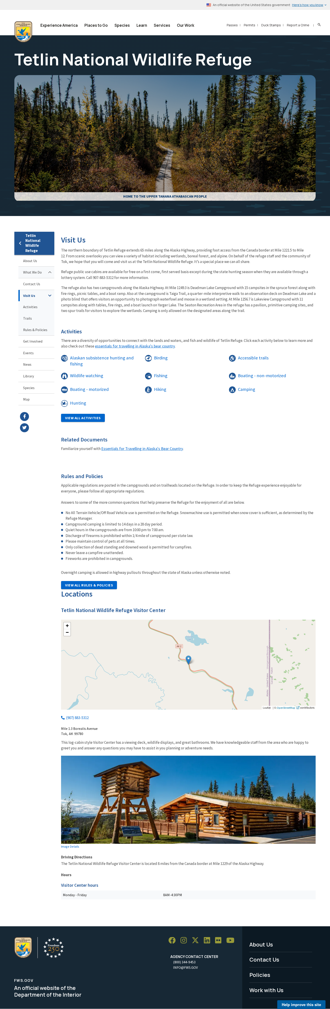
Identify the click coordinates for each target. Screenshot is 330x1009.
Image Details (70, 846)
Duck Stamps (271, 25)
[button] (188, 660)
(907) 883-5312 (77, 717)
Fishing (160, 376)
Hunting (78, 403)
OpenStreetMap (286, 707)
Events (28, 353)
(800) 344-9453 (184, 962)
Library (28, 376)
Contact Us (31, 284)
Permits (249, 25)
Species (122, 25)
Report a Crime (298, 25)
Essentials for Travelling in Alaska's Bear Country (142, 448)
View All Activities (83, 418)
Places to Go (96, 25)
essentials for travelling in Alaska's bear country (135, 346)
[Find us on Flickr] (219, 940)
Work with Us (266, 990)
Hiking (160, 389)
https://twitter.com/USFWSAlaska (37, 427)
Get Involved (32, 341)
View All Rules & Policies (89, 585)
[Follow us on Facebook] (173, 940)
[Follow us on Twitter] (197, 940)
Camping (246, 389)
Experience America (59, 25)
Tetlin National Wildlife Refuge (32, 243)
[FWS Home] (23, 32)
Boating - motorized (89, 389)
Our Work (185, 25)
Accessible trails (253, 358)
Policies (259, 974)
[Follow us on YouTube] (232, 940)
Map (26, 399)
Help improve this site (301, 1004)
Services (162, 25)
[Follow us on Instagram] (185, 940)
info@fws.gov (185, 967)
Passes (232, 25)
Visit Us (29, 295)
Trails (27, 318)
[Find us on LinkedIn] (208, 940)
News (27, 364)
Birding (161, 358)
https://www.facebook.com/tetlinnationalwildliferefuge (37, 416)
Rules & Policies (35, 329)
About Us (30, 260)
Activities (30, 307)
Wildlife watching (86, 376)
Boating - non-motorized (262, 376)
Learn (141, 25)
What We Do (32, 272)
